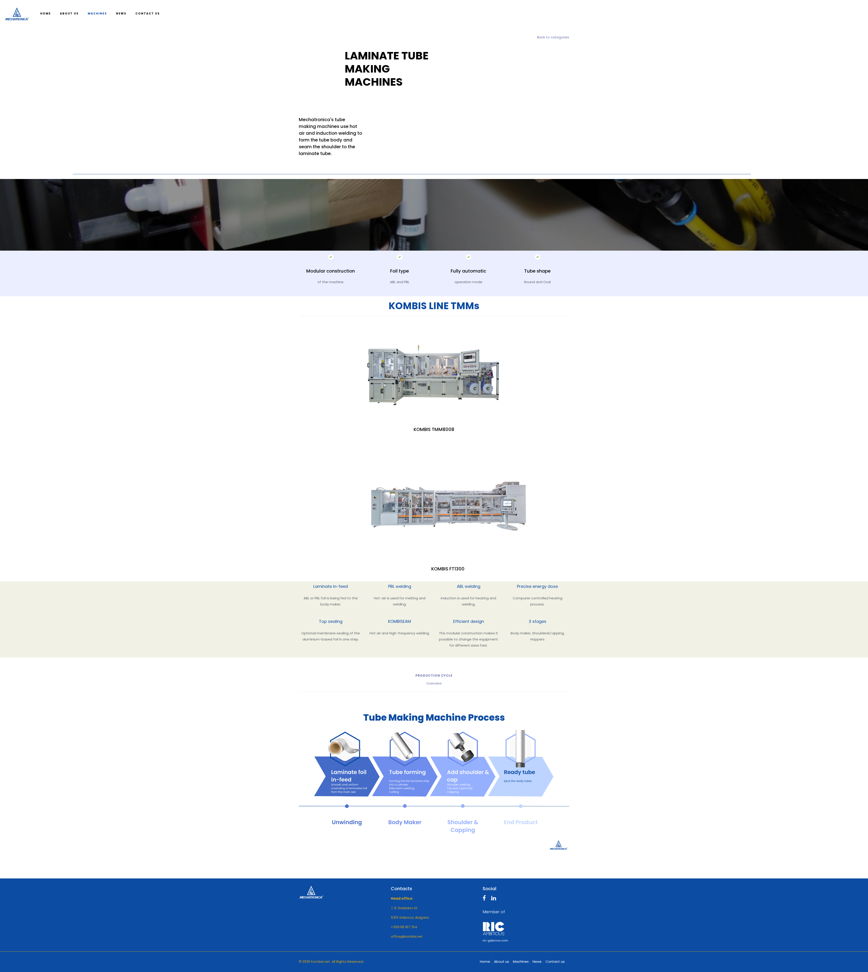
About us (501, 961)
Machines (521, 961)
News (537, 961)
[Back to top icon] (846, 962)
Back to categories (553, 37)
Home (485, 961)
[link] (434, 778)
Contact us (555, 961)
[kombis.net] (17, 13)
